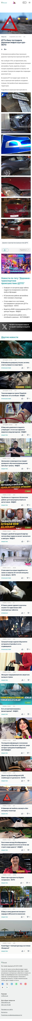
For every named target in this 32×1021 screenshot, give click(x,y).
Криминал (4, 613)
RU (24, 2)
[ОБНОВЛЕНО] (16, 728)
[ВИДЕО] (16, 412)
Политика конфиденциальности (11, 1015)
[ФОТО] (16, 555)
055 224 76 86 (6, 1005)
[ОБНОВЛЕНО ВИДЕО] (16, 380)
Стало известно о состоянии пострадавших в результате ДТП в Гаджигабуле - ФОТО (16, 303)
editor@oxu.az (5, 1002)
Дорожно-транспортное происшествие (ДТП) (15, 242)
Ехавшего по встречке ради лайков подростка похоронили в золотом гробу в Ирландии (16, 290)
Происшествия (6, 368)
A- (2, 49)
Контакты (4, 1012)
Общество (4, 435)
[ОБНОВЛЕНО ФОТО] (16, 863)
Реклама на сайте (7, 1009)
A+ (5, 49)
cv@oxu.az (4, 996)
